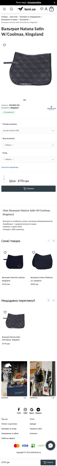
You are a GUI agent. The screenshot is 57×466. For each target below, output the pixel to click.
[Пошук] (11, 9)
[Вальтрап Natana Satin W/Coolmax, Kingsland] (28, 70)
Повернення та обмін (9, 434)
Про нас (4, 419)
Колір (5, 153)
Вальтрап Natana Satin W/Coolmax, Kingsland (11, 338)
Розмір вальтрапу (10, 124)
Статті (32, 419)
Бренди (33, 424)
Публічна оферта (8, 438)
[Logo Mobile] (26, 9)
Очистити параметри (9, 167)
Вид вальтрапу (9, 139)
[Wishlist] (4, 45)
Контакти (33, 434)
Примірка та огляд (8, 429)
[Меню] (4, 9)
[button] (48, 241)
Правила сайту (36, 429)
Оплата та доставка (9, 424)
